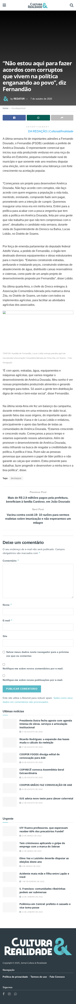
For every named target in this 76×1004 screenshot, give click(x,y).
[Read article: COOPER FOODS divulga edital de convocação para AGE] (10, 758)
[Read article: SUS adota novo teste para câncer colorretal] (10, 802)
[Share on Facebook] (14, 118)
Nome (7, 604)
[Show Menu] (4, 5)
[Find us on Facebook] (3, 994)
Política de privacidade (15, 977)
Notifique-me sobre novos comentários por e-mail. (33, 668)
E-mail (8, 620)
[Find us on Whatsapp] (15, 994)
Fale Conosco (57, 977)
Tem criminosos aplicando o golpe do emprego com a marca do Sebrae (42, 844)
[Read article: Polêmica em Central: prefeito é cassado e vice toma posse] (10, 907)
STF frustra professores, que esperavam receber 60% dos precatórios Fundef (43, 829)
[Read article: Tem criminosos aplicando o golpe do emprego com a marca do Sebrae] (10, 846)
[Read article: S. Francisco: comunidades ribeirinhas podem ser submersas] (10, 892)
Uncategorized (18, 108)
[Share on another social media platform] (62, 118)
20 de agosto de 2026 (32, 789)
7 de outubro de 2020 (41, 98)
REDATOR (19, 98)
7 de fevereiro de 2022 (32, 881)
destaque (16, 478)
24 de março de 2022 (31, 836)
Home (5, 108)
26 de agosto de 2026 (32, 762)
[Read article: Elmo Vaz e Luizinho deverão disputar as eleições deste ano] (10, 862)
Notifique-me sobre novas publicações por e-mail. (33, 680)
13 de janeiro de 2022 (32, 912)
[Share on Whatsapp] (38, 118)
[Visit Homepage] (37, 5)
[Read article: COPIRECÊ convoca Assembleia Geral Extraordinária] (10, 773)
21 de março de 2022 (31, 851)
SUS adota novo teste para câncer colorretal (46, 798)
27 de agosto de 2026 (32, 732)
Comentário (11, 560)
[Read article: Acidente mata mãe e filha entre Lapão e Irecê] (10, 877)
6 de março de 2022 (30, 866)
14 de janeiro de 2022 (32, 897)
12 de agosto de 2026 (32, 803)
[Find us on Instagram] (9, 994)
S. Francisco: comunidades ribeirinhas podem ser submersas (42, 890)
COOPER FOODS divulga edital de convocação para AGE (39, 756)
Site (5, 636)
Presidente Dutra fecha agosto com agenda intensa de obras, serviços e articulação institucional (45, 724)
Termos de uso (39, 977)
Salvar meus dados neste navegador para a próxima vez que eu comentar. (37, 654)
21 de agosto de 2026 (32, 777)
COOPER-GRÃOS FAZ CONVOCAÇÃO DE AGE (45, 785)
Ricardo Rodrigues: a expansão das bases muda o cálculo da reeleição (44, 740)
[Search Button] (71, 5)
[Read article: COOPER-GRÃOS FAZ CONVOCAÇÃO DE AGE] (10, 788)
